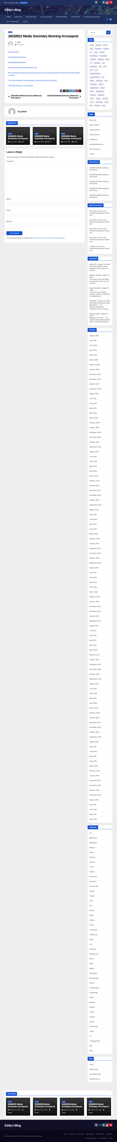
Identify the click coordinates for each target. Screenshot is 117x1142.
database (101, 59)
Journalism (93, 930)
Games (91, 910)
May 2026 (93, 350)
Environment (93, 886)
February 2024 (94, 481)
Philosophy (93, 973)
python (102, 88)
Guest (91, 915)
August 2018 (93, 800)
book (91, 48)
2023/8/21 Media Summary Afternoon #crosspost (26, 97)
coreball (92, 246)
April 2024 (93, 471)
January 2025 (94, 427)
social (92, 98)
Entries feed (93, 1069)
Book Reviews (31, 17)
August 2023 (94, 510)
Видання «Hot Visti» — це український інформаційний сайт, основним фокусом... (99, 320)
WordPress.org (94, 1079)
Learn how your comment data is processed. (49, 238)
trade (106, 102)
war (91, 105)
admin (19, 42)
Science (92, 1007)
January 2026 (94, 369)
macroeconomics (95, 73)
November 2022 (95, 553)
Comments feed (95, 1074)
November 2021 (95, 611)
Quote (91, 997)
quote (92, 91)
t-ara (91, 102)
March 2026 (93, 360)
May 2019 (92, 756)
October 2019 (94, 732)
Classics (92, 862)
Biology (92, 847)
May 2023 (93, 524)
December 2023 (95, 490)
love (96, 70)
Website (9, 221)
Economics (93, 876)
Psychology (93, 992)
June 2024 (93, 461)
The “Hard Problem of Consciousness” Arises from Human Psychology (32, 80)
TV (90, 1036)
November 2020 (95, 669)
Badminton (93, 838)
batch (92, 45)
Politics (92, 983)
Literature (92, 949)
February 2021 (94, 655)
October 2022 (94, 558)
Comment (10, 161)
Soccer (91, 1012)
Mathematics (94, 954)
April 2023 (93, 529)
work (103, 105)
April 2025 (93, 413)
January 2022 (94, 601)
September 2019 (95, 737)
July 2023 (93, 514)
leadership (93, 66)
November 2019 (95, 727)
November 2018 (95, 785)
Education (93, 881)
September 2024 (95, 447)
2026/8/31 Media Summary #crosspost (18, 137)
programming (94, 88)
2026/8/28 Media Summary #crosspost (45, 137)
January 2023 (94, 543)
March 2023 (93, 534)
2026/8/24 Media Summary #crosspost (99, 1105)
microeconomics (95, 77)
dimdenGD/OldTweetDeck (17, 62)
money (92, 80)
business (106, 48)
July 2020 (93, 689)
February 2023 (94, 539)
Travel (25, 21)
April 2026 (93, 355)
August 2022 (94, 568)
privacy (101, 84)
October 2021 (94, 616)
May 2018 (92, 814)
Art (90, 833)
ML (103, 77)
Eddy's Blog (13, 9)
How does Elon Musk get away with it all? (22, 67)
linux (105, 66)
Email (8, 210)
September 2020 (95, 679)
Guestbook (75, 17)
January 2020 (94, 718)
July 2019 (92, 747)
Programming (94, 988)
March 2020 (93, 708)
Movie (91, 959)
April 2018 (93, 819)
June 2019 (93, 751)
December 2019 (95, 722)
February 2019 (94, 771)
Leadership (93, 934)
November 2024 (95, 437)
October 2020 (94, 674)
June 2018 (93, 809)
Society (92, 1017)
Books (91, 852)
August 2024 (94, 452)
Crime (91, 867)
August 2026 (94, 336)
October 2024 (94, 442)
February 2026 (94, 365)
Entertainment (61, 17)
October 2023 (94, 500)
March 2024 (93, 476)
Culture (92, 872)
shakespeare (100, 91)
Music (91, 963)
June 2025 (93, 403)
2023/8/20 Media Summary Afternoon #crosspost (63, 97)
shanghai (93, 95)
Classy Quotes (46, 17)
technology (99, 102)
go (91, 63)
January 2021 (94, 659)
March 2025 (93, 418)
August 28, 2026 (42, 1110)
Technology (93, 1026)
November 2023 (95, 495)
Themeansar (38, 1136)
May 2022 (93, 582)
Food (91, 901)
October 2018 (94, 790)
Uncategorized (94, 1041)
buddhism (98, 48)
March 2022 (93, 592)
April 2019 (93, 761)
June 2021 (93, 635)
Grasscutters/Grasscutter (17, 57)
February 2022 (94, 597)
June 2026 (93, 345)
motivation (99, 80)
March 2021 (93, 650)
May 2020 (93, 698)
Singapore (101, 95)
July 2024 (93, 456)
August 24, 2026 (96, 1110)
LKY (91, 70)
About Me (18, 17)
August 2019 (93, 742)
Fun (90, 905)
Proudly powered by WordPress (14, 1136)
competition (93, 56)
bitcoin (105, 45)
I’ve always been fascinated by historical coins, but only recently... (99, 281)
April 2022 (93, 587)
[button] (107, 19)
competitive (103, 56)
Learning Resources (92, 17)
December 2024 (95, 432)
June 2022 (93, 577)
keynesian (97, 63)
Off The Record (13, 21)
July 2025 (93, 398)
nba (106, 80)
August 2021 (93, 626)
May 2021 (92, 640)
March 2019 (93, 766)
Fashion (92, 891)
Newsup (30, 1136)
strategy (105, 98)
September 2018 (95, 795)
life (100, 66)
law (103, 63)
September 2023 (95, 505)
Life (90, 944)
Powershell (93, 84)
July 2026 (93, 340)
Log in (91, 1064)
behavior (98, 45)
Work (10, 32)
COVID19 (93, 59)
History (92, 920)
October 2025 (94, 384)
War (90, 1046)
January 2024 (94, 485)
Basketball (93, 843)
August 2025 (94, 394)
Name (9, 199)
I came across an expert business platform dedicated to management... (99, 294)
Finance (92, 896)
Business (92, 857)
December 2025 (95, 374)
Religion (92, 1002)
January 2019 (94, 776)
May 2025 (93, 408)
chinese (102, 52)
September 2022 (95, 563)
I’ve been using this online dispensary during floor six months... (98, 268)
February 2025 (94, 423)
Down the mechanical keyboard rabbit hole (99, 213)
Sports (91, 1021)
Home (9, 17)
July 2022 (93, 572)
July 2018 (92, 805)
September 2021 (95, 621)
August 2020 (94, 684)
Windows (97, 105)
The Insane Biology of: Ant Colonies (20, 85)
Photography (94, 978)
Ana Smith (93, 211)
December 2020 (95, 664)
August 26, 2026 (69, 1110)
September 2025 (95, 389)
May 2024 (93, 466)
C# (91, 52)
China (95, 52)
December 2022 (95, 548)
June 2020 (93, 693)
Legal (91, 939)
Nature (91, 968)
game (107, 59)
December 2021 (95, 606)
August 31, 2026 (15, 1110)
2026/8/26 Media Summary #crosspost (71, 137)
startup (98, 98)
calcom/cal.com (13, 52)
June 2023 (93, 519)
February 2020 (94, 713)
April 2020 (93, 703)
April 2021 (93, 645)
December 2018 (95, 780)
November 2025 (95, 379)
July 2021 (92, 630)
